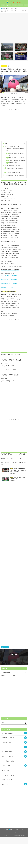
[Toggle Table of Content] (23, 144)
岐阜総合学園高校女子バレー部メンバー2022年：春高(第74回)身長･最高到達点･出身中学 (14, 148)
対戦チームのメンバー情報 (8, 279)
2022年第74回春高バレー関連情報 (17, 160)
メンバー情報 (4, 66)
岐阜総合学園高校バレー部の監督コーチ (15, 169)
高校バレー (8, 5)
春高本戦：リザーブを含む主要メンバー (17, 154)
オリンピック (6, 742)
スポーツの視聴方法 (8, 733)
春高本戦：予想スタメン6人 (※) (16, 157)
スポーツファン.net (11, 835)
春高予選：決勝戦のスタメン (15, 162)
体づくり (5, 784)
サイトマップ (14, 832)
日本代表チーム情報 (8, 737)
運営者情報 (6, 829)
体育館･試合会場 (7, 779)
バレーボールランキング (9, 775)
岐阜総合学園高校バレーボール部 (12, 165)
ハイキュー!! (6, 770)
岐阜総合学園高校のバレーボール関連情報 (14, 175)
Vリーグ (14, 5)
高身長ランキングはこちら (8, 283)
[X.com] (14, 660)
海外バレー (20, 5)
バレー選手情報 (7, 751)
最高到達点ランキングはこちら (9, 287)
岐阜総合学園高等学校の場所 (13, 172)
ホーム (2, 5)
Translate (12, 675)
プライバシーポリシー (15, 829)
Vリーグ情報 (6, 747)
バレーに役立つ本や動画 (9, 761)
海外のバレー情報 (7, 756)
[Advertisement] (14, 28)
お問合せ (23, 829)
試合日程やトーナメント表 (8, 275)
